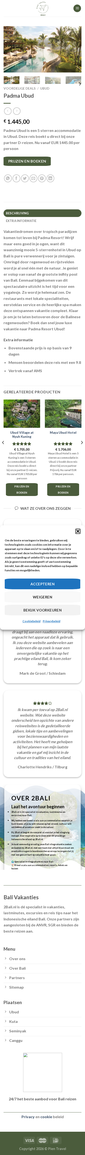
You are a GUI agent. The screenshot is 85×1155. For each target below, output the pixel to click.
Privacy (28, 1116)
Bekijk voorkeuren (42, 610)
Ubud (44, 88)
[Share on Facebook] (16, 178)
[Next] (74, 49)
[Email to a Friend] (33, 178)
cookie (46, 1116)
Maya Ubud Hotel (63, 432)
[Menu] (77, 8)
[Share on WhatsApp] (8, 178)
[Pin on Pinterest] (42, 178)
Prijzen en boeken (27, 161)
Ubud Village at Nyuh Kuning (22, 435)
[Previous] (11, 49)
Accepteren (42, 584)
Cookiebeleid (31, 621)
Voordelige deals (20, 88)
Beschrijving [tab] (17, 213)
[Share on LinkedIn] (50, 178)
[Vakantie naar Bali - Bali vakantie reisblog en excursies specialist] (42, 8)
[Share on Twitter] (25, 178)
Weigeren (42, 597)
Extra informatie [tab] (21, 221)
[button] (78, 531)
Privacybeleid (51, 621)
